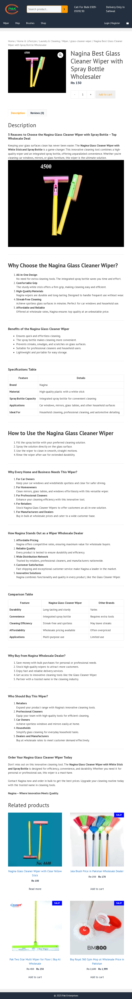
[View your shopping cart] (127, 23)
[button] (60, 55)
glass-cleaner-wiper (80, 41)
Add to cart (105, 94)
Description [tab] (18, 113)
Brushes (30, 23)
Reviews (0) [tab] (37, 113)
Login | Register (112, 23)
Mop (17, 23)
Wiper (6, 23)
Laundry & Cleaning (49, 41)
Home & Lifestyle (27, 41)
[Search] (64, 9)
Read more (35, 889)
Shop (43, 23)
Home (11, 41)
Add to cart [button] (97, 889)
